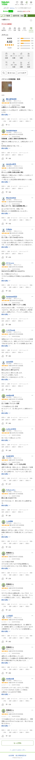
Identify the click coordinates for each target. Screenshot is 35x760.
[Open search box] (4, 73)
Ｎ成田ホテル (6, 19)
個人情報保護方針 (21, 755)
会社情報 (11, 755)
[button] (7, 86)
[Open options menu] (32, 99)
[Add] (31, 20)
